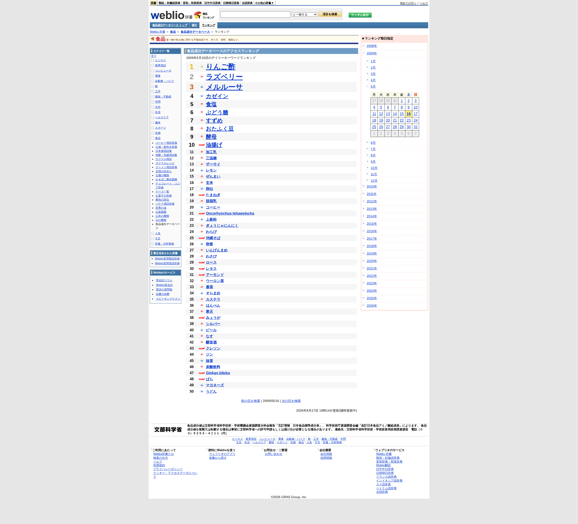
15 (402, 114)
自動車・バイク (164, 81)
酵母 (211, 137)
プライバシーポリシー (168, 469)
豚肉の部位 (162, 199)
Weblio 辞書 (157, 31)
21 (395, 120)
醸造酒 (211, 342)
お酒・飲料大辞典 (166, 146)
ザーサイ (213, 164)
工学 (158, 91)
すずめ (214, 120)
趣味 (158, 122)
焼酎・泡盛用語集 (166, 155)
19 (381, 120)
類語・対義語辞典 (169, 3)
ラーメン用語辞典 (166, 167)
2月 (373, 67)
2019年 (372, 253)
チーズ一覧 (162, 191)
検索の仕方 (160, 457)
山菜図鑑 (161, 211)
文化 (158, 107)
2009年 (372, 53)
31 (416, 127)
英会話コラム (164, 280)
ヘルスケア (162, 117)
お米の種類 (162, 216)
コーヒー (213, 207)
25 (374, 127)
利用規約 (159, 465)
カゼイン (217, 96)
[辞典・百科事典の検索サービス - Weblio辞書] (171, 18)
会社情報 (326, 454)
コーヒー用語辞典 (166, 142)
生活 (158, 112)
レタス (211, 269)
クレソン (213, 348)
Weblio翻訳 (383, 465)
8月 (373, 155)
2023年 (372, 283)
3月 (373, 74)
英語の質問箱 (164, 289)
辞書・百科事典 (164, 243)
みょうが (213, 318)
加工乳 (211, 152)
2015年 (372, 223)
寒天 (209, 311)
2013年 (372, 209)
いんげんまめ (217, 250)
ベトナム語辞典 (386, 488)
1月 (373, 61)
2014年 (372, 216)
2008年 (372, 46)
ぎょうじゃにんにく (222, 225)
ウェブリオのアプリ (222, 454)
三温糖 (211, 158)
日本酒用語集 (164, 151)
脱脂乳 (211, 201)
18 (374, 120)
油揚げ (214, 145)
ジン (209, 354)
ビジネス (160, 60)
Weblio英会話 (164, 285)
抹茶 (209, 361)
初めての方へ (408, 3)
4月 (373, 80)
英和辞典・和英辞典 (389, 461)
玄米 (209, 183)
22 (402, 120)
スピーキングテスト (168, 298)
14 (395, 114)
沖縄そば (213, 238)
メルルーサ (224, 87)
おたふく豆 (220, 128)
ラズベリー (224, 77)
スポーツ (160, 127)
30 (409, 127)
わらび (211, 232)
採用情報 (326, 457)
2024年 (372, 290)
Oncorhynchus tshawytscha (230, 213)
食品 (173, 31)
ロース (211, 262)
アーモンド (215, 275)
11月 (374, 174)
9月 (373, 161)
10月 (374, 168)
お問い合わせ (273, 454)
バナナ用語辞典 (165, 203)
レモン (211, 170)
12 (381, 114)
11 (374, 114)
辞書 (153, 3)
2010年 (372, 186)
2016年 (372, 231)
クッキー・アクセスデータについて (175, 474)
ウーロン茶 (215, 281)
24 (416, 120)
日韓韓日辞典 (231, 3)
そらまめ (213, 293)
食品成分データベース (195, 31)
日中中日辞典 (212, 3)
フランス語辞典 (386, 476)
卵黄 (209, 244)
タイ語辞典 (383, 484)
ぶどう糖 (217, 112)
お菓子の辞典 (164, 195)
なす (209, 336)
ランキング (208, 25)
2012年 (372, 201)
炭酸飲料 (213, 367)
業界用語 (160, 65)
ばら (209, 379)
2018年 (372, 246)
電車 (158, 75)
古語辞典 (247, 3)
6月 (373, 142)
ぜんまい (213, 176)
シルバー (213, 324)
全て (153, 56)
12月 (374, 180)
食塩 (211, 104)
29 (402, 127)
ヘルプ (424, 3)
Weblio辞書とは (163, 454)
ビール (211, 330)
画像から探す (218, 457)
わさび (211, 256)
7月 (373, 149)
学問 (158, 101)
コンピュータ (163, 70)
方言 (158, 238)
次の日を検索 (291, 401)
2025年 (372, 298)
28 (395, 127)
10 (416, 107)
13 (388, 114)
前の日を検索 (250, 401)
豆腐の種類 (162, 175)
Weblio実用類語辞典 (167, 258)
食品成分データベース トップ (169, 25)
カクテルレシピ (165, 163)
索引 (194, 25)
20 (388, 120)
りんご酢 (220, 67)
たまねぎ (213, 195)
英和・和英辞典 (192, 3)
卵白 (209, 189)
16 (409, 114)
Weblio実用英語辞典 (167, 263)
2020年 (372, 261)
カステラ (213, 299)
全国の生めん (164, 171)
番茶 (209, 287)
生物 (158, 132)
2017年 (372, 238)
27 (388, 127)
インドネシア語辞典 (389, 480)
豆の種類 (161, 220)
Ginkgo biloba (218, 373)
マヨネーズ (215, 385)
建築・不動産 (163, 96)
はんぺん (213, 305)
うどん (211, 391)
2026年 (372, 305)
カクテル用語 (164, 159)
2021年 (372, 268)
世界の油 (161, 207)
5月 (373, 86)
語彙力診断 (163, 294)
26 (381, 127)
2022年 (372, 276)
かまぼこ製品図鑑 (166, 179)
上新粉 (211, 219)
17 (416, 114)
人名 (158, 233)
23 (409, 120)
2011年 (372, 194)
